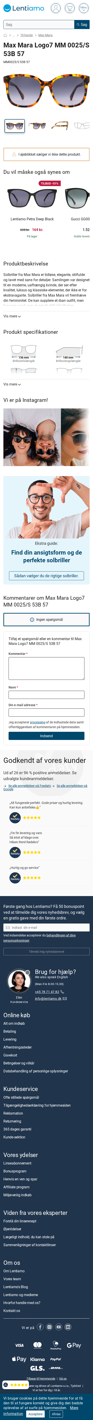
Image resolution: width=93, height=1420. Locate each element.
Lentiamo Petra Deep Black (32, 219)
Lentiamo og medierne (20, 1294)
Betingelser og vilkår (18, 1063)
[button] (15, 126)
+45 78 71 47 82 (47, 992)
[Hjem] (5, 35)
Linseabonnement (17, 1163)
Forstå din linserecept (19, 1221)
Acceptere (35, 1414)
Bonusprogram (14, 1171)
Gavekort (10, 1055)
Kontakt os (11, 1310)
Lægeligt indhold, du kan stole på (28, 1236)
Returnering (12, 1121)
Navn (13, 687)
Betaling (9, 1031)
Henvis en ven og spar (20, 1179)
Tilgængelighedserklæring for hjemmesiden (36, 1105)
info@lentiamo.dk (48, 998)
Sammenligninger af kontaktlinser (29, 1244)
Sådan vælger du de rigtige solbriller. (46, 575)
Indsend (46, 735)
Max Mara (45, 35)
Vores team (12, 1278)
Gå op (63, 1378)
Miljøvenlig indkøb (17, 1194)
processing (37, 722)
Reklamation (13, 1113)
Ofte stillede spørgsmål (21, 1097)
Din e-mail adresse (23, 705)
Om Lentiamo (13, 1270)
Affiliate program (16, 1186)
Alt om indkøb (14, 1023)
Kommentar (18, 653)
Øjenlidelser (12, 1228)
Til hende (26, 35)
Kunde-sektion (14, 1137)
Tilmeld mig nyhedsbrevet (46, 951)
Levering (9, 1039)
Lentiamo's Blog (15, 1286)
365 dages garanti (17, 1129)
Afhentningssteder (17, 1047)
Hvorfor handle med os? (21, 1302)
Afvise (56, 1414)
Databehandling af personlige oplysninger (35, 1071)
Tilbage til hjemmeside (40, 1378)
